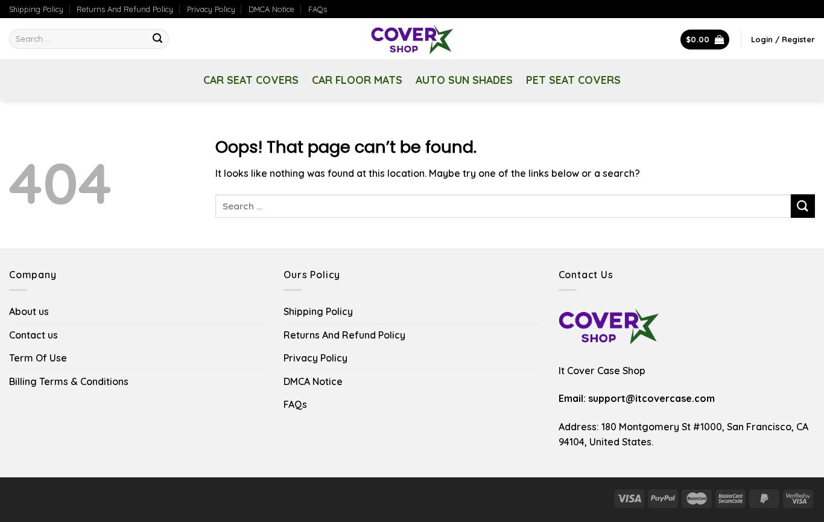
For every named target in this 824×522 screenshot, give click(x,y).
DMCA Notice (271, 9)
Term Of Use (38, 358)
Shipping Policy (36, 9)
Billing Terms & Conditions (68, 381)
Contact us (33, 335)
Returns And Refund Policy (125, 9)
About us (29, 311)
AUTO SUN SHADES (464, 79)
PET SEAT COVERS (573, 79)
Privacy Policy (211, 9)
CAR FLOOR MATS (357, 79)
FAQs (317, 9)
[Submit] (157, 39)
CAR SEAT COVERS (251, 79)
